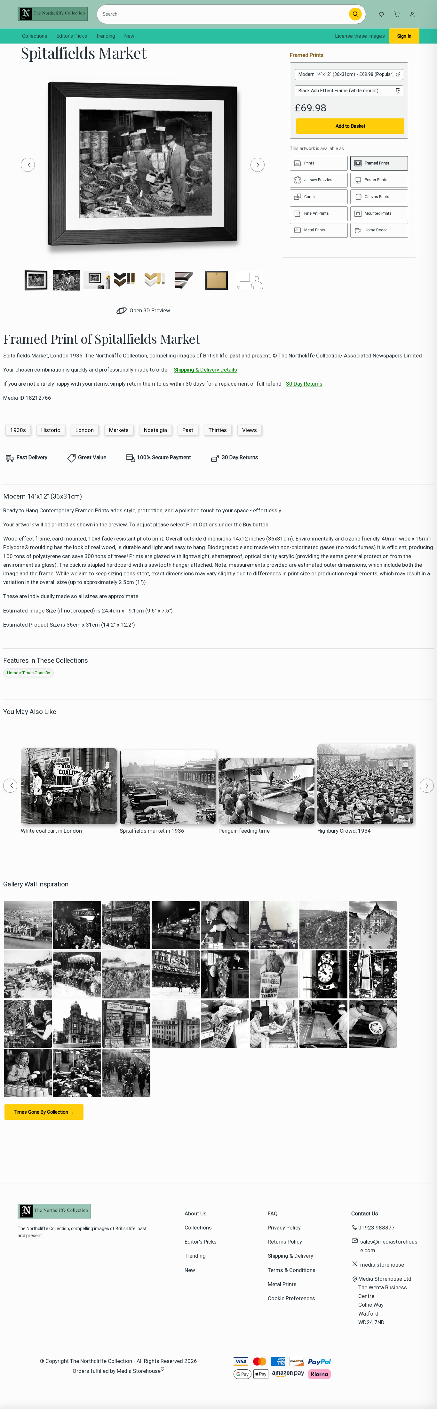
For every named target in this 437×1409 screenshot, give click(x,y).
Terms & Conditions (291, 1270)
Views (249, 430)
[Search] (355, 14)
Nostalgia (155, 430)
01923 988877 (376, 1227)
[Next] (257, 165)
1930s (18, 430)
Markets (119, 430)
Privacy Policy (284, 1227)
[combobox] (224, 14)
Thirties (218, 430)
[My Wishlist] (382, 14)
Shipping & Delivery (290, 1256)
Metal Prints (282, 1284)
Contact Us (364, 1213)
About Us (196, 1213)
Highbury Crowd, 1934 (344, 831)
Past (187, 430)
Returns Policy (285, 1241)
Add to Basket (350, 126)
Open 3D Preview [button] (149, 310)
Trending (105, 36)
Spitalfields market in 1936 (152, 831)
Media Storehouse (139, 1371)
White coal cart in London (51, 831)
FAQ (273, 1213)
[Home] (53, 14)
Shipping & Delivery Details (205, 369)
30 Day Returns (304, 383)
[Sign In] (412, 14)
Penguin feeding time (244, 831)
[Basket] (397, 14)
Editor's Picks (71, 36)
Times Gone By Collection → (44, 1112)
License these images (360, 36)
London (84, 430)
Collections (34, 36)
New (129, 36)
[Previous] (28, 165)
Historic (50, 430)
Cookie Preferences (291, 1298)
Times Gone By (36, 672)
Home (12, 672)
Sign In (404, 36)
